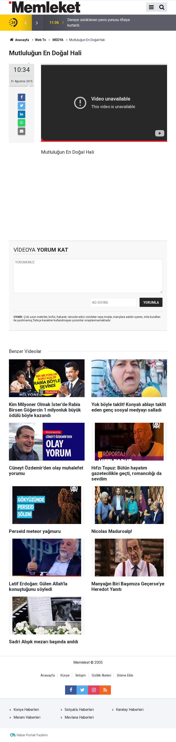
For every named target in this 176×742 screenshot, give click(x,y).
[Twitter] (21, 105)
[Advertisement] (104, 195)
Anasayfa (48, 675)
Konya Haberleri (26, 709)
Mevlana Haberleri (79, 717)
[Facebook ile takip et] (71, 690)
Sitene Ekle (125, 675)
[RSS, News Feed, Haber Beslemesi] (105, 690)
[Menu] (151, 7)
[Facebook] (21, 97)
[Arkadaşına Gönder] (21, 131)
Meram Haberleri (27, 717)
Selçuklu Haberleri (79, 709)
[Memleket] (44, 7)
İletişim (80, 675)
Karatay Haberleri (129, 709)
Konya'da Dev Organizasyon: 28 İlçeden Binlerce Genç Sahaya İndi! (98, 22)
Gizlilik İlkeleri (101, 675)
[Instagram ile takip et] (93, 690)
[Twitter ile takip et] (82, 690)
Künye (65, 675)
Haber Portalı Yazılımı (32, 735)
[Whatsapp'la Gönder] (21, 122)
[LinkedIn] (21, 114)
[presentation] (25, 22)
